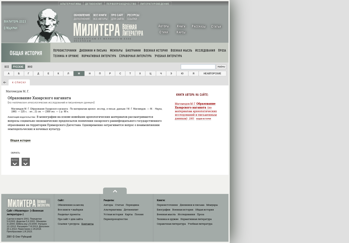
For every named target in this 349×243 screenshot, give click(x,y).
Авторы (108, 204)
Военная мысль (166, 214)
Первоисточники (167, 204)
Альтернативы (113, 209)
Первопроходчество (116, 219)
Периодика (132, 204)
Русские (18, 67)
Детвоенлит (131, 209)
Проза (200, 214)
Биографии (163, 209)
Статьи (119, 204)
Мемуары (212, 204)
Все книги (70, 209)
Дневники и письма (192, 204)
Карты (129, 214)
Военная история (182, 209)
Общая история (26, 53)
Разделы (69, 214)
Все (7, 67)
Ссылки (68, 223)
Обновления (71, 204)
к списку (19, 82)
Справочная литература (171, 223)
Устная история (113, 214)
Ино (30, 67)
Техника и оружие (167, 219)
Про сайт (70, 219)
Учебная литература (200, 223)
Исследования (186, 214)
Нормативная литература (196, 219)
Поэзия (139, 214)
